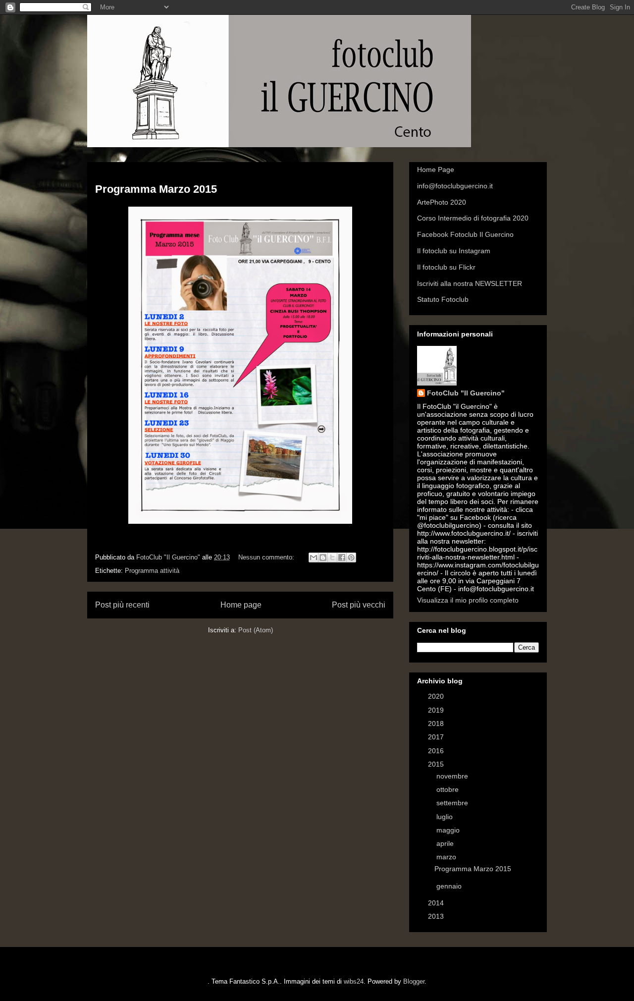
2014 (437, 903)
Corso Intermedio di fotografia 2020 (472, 218)
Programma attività (152, 570)
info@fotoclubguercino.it (455, 186)
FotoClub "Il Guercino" (466, 393)
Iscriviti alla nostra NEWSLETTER (469, 283)
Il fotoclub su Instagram (453, 251)
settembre (453, 803)
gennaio (450, 886)
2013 (437, 916)
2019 (437, 710)
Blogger (413, 981)
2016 (437, 751)
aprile (446, 843)
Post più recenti (122, 605)
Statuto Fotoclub (443, 299)
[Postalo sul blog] (323, 557)
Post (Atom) (255, 630)
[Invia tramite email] (313, 557)
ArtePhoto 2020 (441, 202)
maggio (449, 830)
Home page (241, 605)
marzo (447, 857)
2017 (437, 737)
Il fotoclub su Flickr (446, 267)
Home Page (435, 169)
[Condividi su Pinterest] (351, 557)
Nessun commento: (267, 557)
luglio (445, 817)
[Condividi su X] (332, 557)
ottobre (448, 789)
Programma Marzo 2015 (156, 189)
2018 (437, 723)
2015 (437, 764)
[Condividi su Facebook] (342, 557)
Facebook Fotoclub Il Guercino (465, 234)
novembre (453, 776)
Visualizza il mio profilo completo (468, 600)
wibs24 (354, 981)
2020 (437, 696)
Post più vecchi (358, 605)
